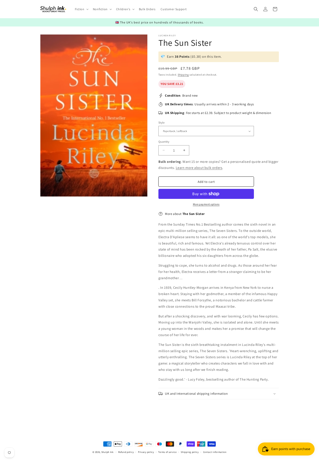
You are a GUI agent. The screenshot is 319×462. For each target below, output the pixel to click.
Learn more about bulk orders (199, 167)
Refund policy (126, 451)
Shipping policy (190, 451)
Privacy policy (146, 451)
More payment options (206, 204)
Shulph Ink (107, 452)
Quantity (163, 142)
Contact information (215, 451)
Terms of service (167, 451)
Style (161, 122)
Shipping (183, 74)
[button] (81, 9)
